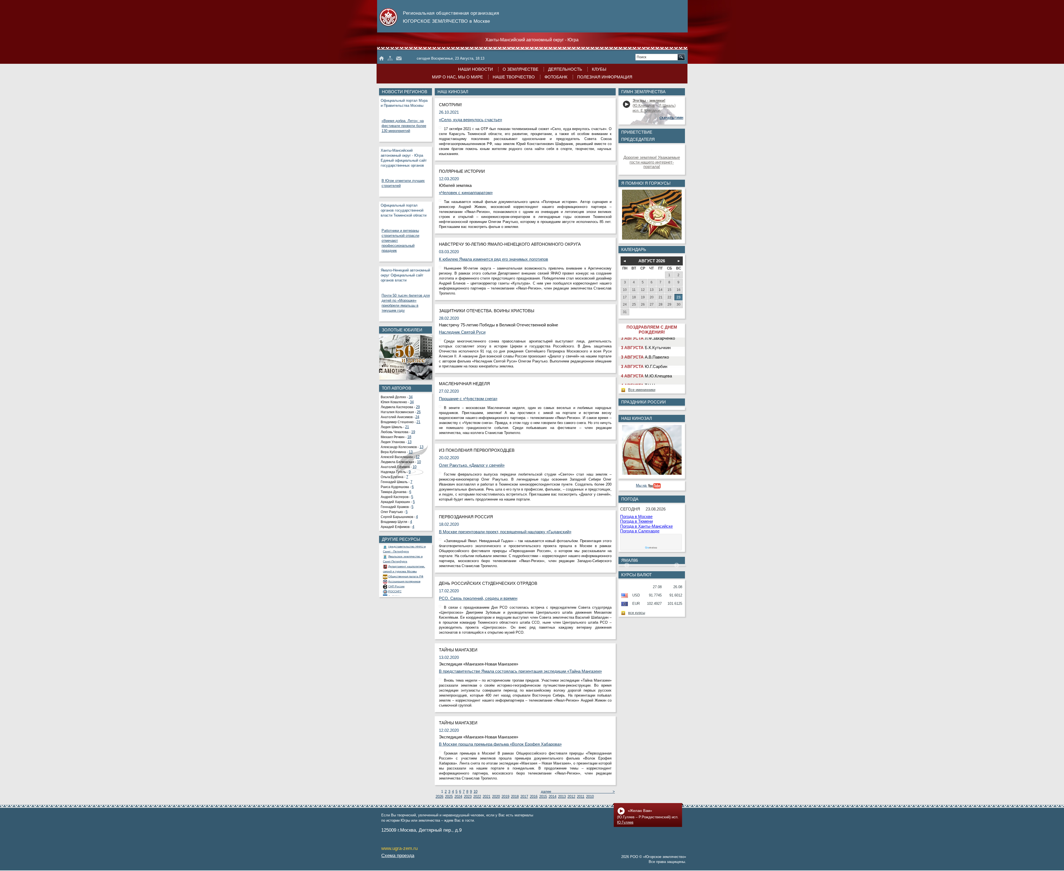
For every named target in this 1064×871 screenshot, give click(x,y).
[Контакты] (399, 58)
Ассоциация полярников (404, 563)
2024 (458, 796)
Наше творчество (514, 77)
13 (409, 442)
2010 (590, 796)
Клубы (599, 69)
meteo (651, 547)
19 (413, 432)
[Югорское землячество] (381, 58)
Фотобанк (555, 77)
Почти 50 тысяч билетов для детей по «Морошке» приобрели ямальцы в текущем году (406, 303)
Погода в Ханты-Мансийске (646, 526)
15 (669, 289)
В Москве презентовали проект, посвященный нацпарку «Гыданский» (505, 532)
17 (625, 297)
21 (418, 422)
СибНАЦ (393, 578)
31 (625, 312)
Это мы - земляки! (649, 101)
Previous (627, 565)
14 (661, 289)
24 (417, 417)
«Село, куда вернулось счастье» (470, 120)
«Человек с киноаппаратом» (466, 193)
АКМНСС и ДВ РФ (400, 593)
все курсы (636, 613)
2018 (515, 796)
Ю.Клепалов (644, 106)
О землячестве (520, 69)
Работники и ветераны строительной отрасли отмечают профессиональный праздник (400, 241)
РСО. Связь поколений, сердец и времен (478, 598)
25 (634, 304)
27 (652, 304)
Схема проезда (397, 855)
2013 (562, 796)
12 (418, 457)
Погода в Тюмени (636, 521)
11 (634, 289)
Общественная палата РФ (405, 558)
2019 (505, 796)
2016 (534, 796)
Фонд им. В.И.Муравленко (405, 583)
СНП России (396, 568)
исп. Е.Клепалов (647, 111)
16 (679, 289)
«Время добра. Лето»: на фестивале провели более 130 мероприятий (404, 126)
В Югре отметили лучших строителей (403, 183)
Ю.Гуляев (625, 822)
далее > (578, 791)
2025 (449, 796)
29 (418, 407)
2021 (486, 796)
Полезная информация (604, 77)
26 (419, 412)
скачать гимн (671, 118)
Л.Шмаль (666, 106)
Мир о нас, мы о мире (457, 77)
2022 (477, 796)
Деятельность (565, 69)
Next (676, 565)
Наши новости (475, 69)
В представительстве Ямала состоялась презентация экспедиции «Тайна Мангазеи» (520, 671)
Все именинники (641, 390)
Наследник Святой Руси (462, 332)
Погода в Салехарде (639, 531)
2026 (439, 796)
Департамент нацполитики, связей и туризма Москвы (404, 551)
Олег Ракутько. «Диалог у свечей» (472, 465)
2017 (524, 796)
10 (419, 462)
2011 (580, 796)
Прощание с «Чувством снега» (468, 399)
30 (679, 304)
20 (652, 297)
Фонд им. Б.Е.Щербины (404, 588)
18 (409, 437)
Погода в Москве (636, 516)
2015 (543, 796)
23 (679, 297)
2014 (552, 796)
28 (661, 304)
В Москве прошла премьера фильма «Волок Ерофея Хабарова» (500, 744)
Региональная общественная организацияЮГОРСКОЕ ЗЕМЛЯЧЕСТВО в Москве (451, 17)
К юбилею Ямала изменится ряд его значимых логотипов (493, 259)
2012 (571, 796)
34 (411, 397)
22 (669, 297)
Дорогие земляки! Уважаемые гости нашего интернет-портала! (651, 162)
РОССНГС (394, 573)
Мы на (642, 485)
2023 (468, 796)
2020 (496, 796)
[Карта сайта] (390, 58)
